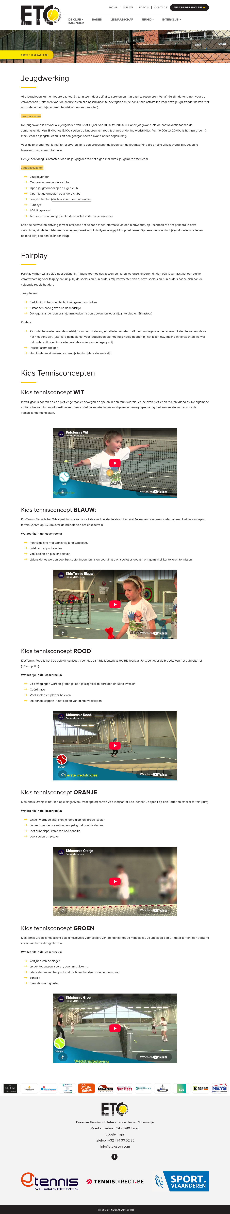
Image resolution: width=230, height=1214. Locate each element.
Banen (97, 19)
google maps (115, 1134)
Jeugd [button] (147, 19)
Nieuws (128, 7)
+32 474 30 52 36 (121, 1140)
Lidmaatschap (122, 19)
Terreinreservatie (188, 7)
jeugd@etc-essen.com (133, 159)
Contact (160, 7)
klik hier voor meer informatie (71, 199)
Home (113, 7)
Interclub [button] (170, 19)
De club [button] (74, 19)
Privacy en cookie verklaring (115, 1209)
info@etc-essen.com (115, 1146)
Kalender (76, 23)
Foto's (144, 7)
